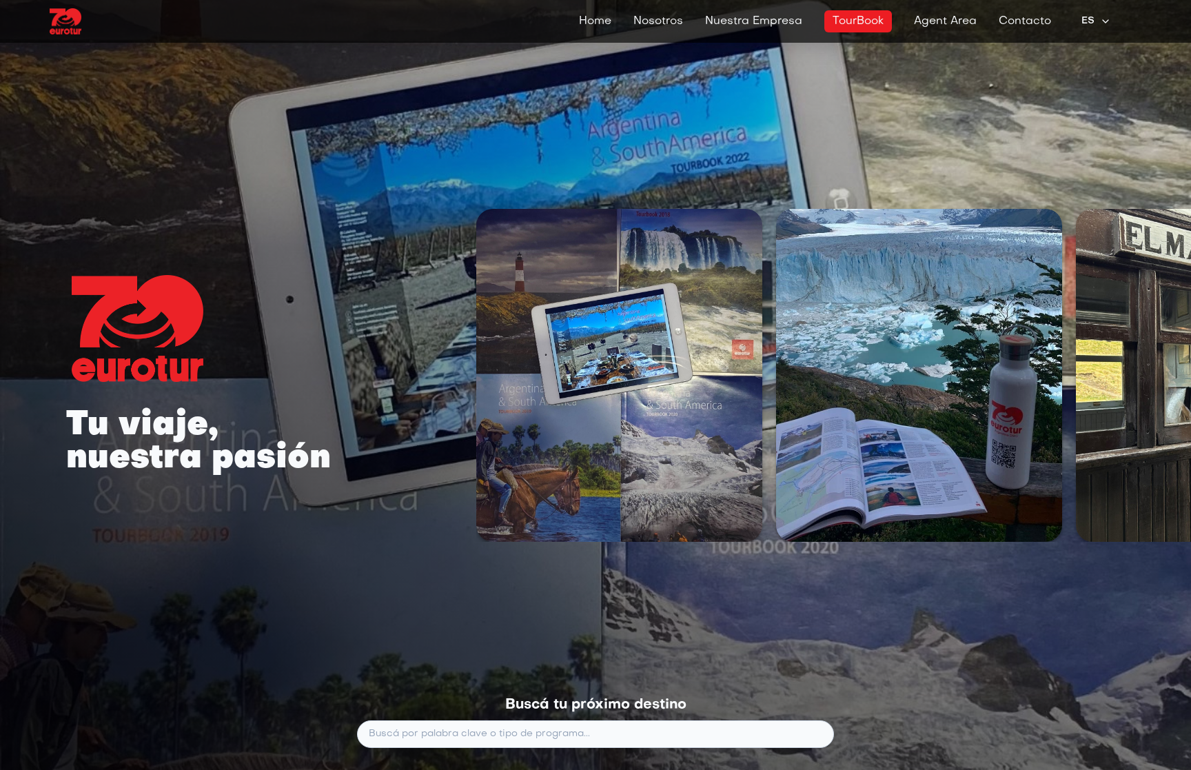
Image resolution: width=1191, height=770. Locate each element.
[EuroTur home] (65, 21)
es (1088, 21)
